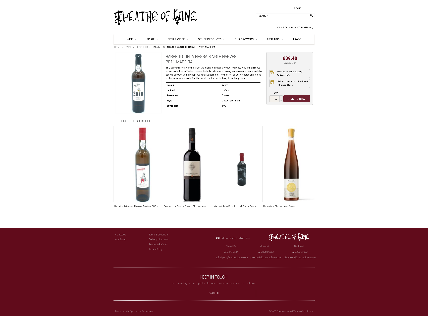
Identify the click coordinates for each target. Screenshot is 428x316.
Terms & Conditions (159, 234)
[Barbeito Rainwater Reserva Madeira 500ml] (142, 163)
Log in (297, 8)
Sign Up (214, 293)
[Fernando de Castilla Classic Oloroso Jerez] (192, 163)
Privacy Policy (155, 249)
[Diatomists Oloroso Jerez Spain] (291, 163)
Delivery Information (159, 239)
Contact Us (120, 234)
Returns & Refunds (158, 244)
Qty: (276, 93)
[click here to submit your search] (311, 15)
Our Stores (120, 239)
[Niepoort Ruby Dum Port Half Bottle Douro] (242, 163)
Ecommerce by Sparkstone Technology (134, 311)
